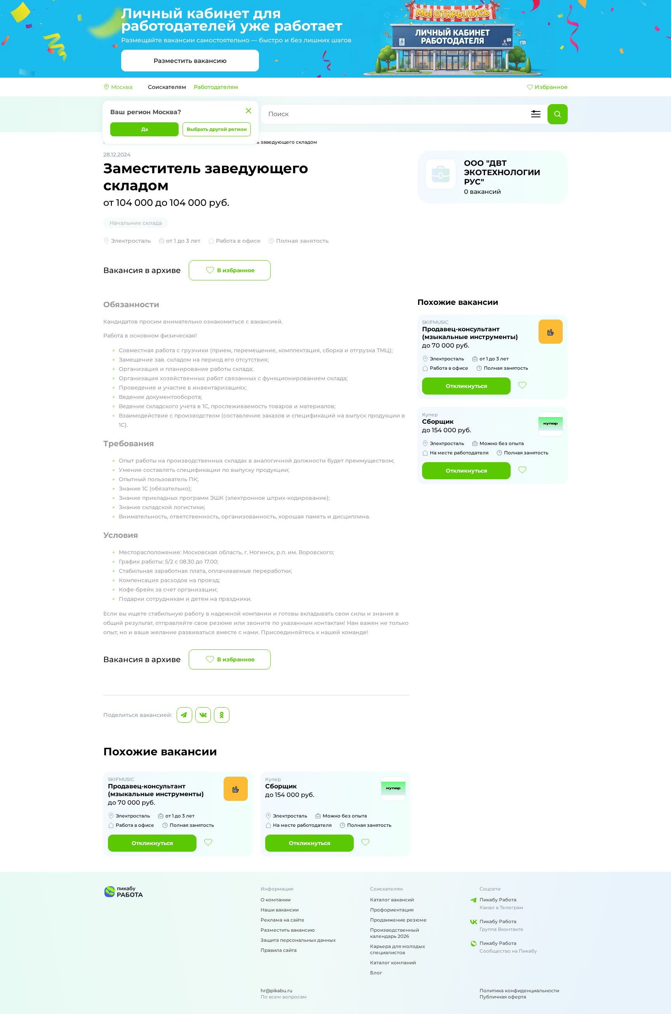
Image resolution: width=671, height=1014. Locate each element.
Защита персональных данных (298, 940)
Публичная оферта (503, 997)
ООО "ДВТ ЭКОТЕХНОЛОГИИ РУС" (502, 172)
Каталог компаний (393, 962)
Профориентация (392, 910)
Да (144, 129)
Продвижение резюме (398, 920)
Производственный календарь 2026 (394, 933)
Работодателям (216, 87)
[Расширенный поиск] (535, 114)
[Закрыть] (248, 110)
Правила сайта (279, 950)
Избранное (551, 87)
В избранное (236, 270)
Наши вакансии (280, 910)
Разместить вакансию (288, 930)
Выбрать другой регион (217, 129)
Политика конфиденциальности (519, 990)
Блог (376, 973)
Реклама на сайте (282, 920)
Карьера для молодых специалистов (397, 949)
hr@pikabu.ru (276, 990)
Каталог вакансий (392, 900)
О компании (275, 900)
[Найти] (558, 114)
